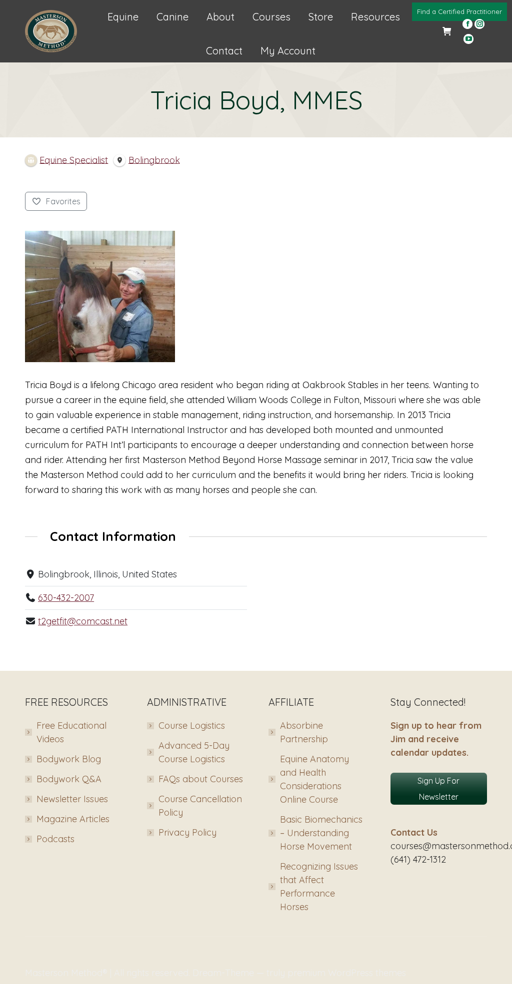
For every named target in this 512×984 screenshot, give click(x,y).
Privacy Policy (187, 832)
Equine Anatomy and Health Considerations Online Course (314, 779)
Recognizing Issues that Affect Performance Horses (319, 887)
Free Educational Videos (71, 732)
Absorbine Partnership (304, 732)
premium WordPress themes (347, 973)
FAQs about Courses (200, 779)
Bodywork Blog (68, 759)
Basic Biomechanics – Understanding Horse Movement (321, 833)
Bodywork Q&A (69, 779)
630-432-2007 (66, 597)
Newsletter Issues (72, 799)
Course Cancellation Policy (200, 805)
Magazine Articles (73, 819)
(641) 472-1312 (418, 859)
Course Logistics (191, 725)
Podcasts (55, 839)
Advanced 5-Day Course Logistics (194, 752)
